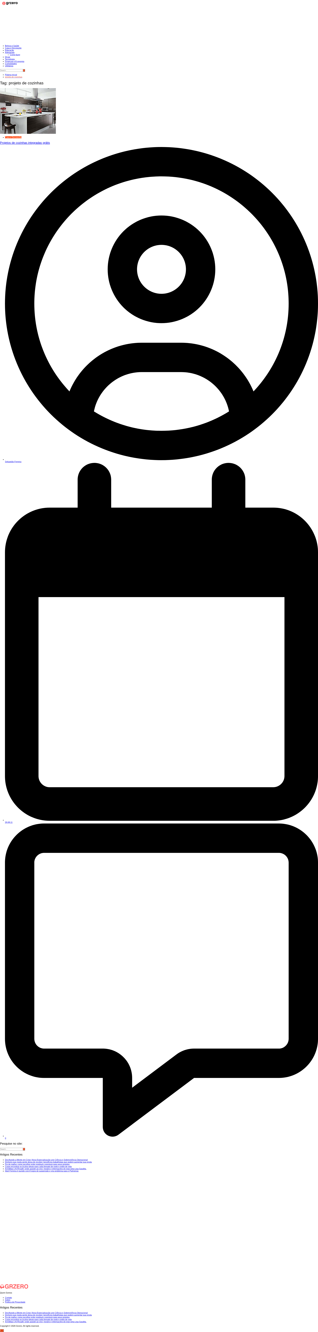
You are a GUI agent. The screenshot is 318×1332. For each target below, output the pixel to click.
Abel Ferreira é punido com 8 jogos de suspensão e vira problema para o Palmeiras (42, 1171)
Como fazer (15, 55)
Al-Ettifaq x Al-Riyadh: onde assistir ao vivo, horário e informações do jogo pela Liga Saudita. (45, 1169)
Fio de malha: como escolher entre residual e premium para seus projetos (37, 1164)
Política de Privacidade (15, 1302)
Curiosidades (11, 64)
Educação (9, 50)
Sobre (7, 1300)
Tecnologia (10, 59)
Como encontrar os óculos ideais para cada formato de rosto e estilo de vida (38, 1166)
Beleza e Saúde (12, 46)
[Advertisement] (159, 25)
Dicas (7, 57)
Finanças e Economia (14, 61)
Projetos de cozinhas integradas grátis (25, 142)
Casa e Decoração (13, 48)
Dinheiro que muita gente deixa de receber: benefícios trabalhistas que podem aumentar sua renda (48, 1162)
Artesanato (10, 52)
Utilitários (9, 66)
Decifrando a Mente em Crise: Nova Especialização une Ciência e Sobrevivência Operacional (46, 1160)
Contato (8, 1298)
